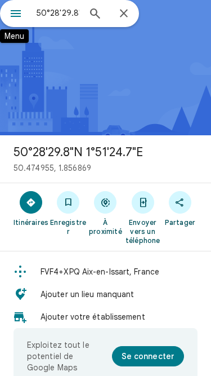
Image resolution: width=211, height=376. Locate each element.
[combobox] (57, 13)
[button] (105, 271)
